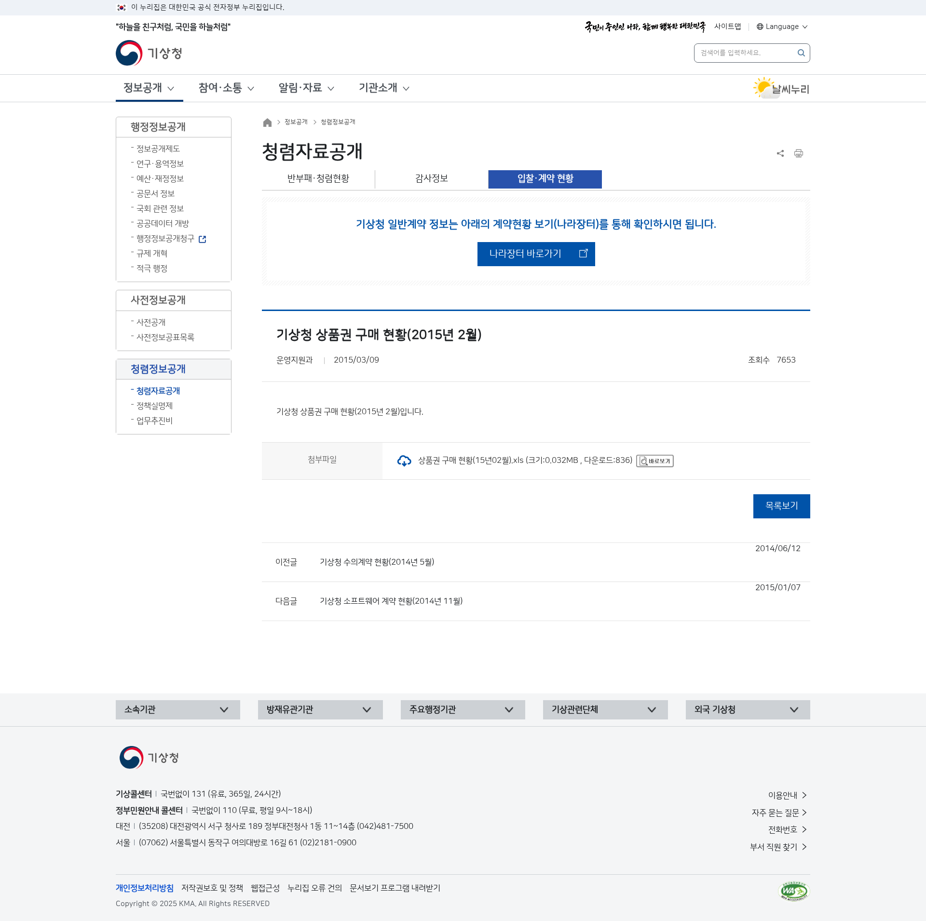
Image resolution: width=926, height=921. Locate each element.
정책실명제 (154, 406)
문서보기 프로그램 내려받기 (395, 888)
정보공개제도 (158, 149)
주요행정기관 (432, 710)
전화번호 (783, 830)
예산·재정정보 (160, 179)
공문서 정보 (155, 194)
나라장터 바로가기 (525, 254)
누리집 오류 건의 (314, 888)
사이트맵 (727, 27)
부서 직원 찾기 (774, 847)
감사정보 (431, 179)
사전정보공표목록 (165, 337)
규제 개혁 (151, 253)
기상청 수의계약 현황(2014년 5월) (560, 555)
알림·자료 (300, 88)
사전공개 (150, 322)
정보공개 (142, 88)
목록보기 (781, 506)
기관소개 (378, 88)
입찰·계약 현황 (545, 179)
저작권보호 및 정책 (212, 888)
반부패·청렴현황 (318, 179)
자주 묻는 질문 (775, 813)
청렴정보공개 (338, 122)
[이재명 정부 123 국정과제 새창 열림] (645, 27)
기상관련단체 (575, 710)
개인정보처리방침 (145, 888)
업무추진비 (154, 421)
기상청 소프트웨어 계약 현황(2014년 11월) (560, 594)
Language (782, 27)
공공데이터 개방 (162, 223)
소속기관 (139, 710)
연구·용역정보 (160, 164)
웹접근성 (265, 888)
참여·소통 (220, 88)
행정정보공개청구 (165, 238)
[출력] (799, 153)
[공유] (780, 153)
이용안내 (783, 795)
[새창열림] (781, 88)
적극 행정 (151, 268)
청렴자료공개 (158, 391)
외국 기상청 (714, 710)
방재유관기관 (290, 710)
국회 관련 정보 (160, 208)
